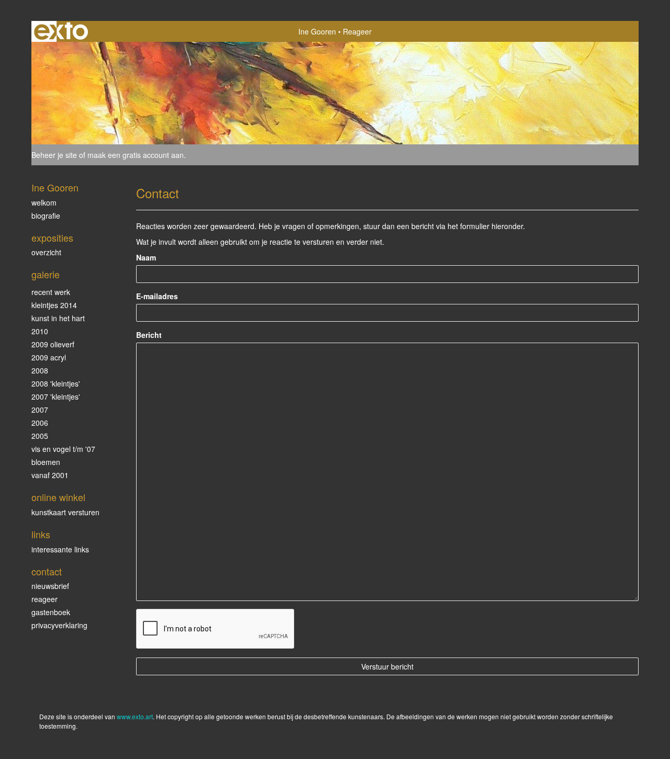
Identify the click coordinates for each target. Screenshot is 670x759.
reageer (44, 599)
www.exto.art (135, 716)
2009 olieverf (52, 344)
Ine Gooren (317, 31)
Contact (46, 571)
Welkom (44, 202)
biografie (45, 215)
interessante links (60, 549)
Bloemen (45, 462)
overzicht (46, 252)
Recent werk (50, 292)
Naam (146, 257)
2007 (39, 409)
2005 (39, 436)
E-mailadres (157, 296)
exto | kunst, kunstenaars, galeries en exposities (61, 31)
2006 (39, 422)
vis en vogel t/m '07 (63, 449)
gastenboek (50, 612)
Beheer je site (54, 155)
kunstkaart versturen (65, 512)
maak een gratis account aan (135, 155)
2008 (39, 370)
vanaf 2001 (50, 475)
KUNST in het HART (58, 318)
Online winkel (58, 497)
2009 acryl (48, 357)
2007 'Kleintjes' (55, 396)
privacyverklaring (59, 625)
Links (40, 534)
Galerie (45, 274)
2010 (39, 331)
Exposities (52, 237)
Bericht (149, 335)
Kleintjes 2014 (54, 305)
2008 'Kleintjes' (55, 383)
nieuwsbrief (50, 586)
